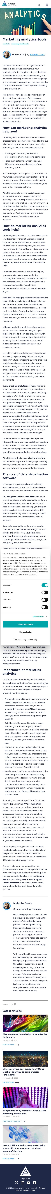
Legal (33, 1190)
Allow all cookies (25, 624)
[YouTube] (28, 1182)
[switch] (45, 592)
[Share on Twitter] (12, 1004)
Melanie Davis (37, 54)
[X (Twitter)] (16, 1182)
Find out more (8, 1045)
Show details (38, 617)
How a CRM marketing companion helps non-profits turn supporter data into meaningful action (24, 1148)
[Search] (39, 5)
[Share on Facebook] (10, 1004)
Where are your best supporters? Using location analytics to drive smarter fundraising (23, 1072)
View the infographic (11, 1121)
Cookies (26, 1190)
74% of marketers (32, 804)
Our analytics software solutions (19, 496)
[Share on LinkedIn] (15, 1004)
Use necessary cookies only (25, 640)
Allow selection (25, 632)
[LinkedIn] (22, 1182)
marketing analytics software (21, 386)
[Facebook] (34, 1182)
